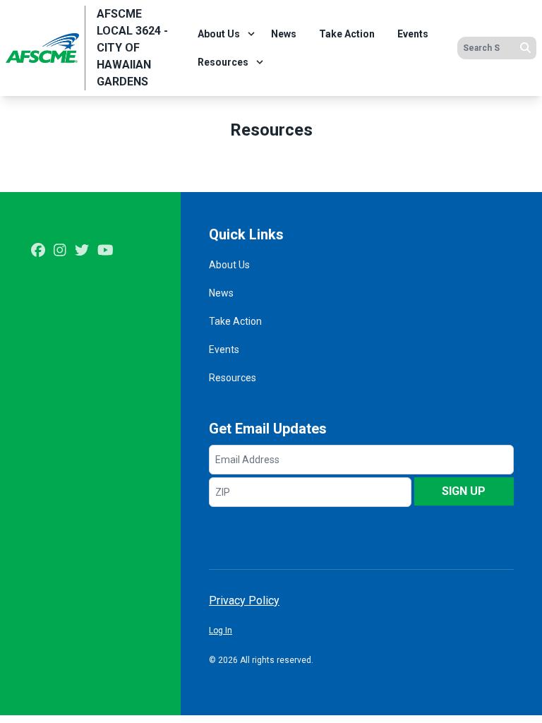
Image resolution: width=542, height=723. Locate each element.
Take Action (347, 34)
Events (412, 34)
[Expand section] (251, 34)
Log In (220, 630)
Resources (223, 62)
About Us (219, 34)
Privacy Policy (244, 600)
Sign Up (464, 491)
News (283, 34)
